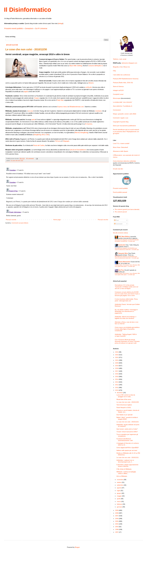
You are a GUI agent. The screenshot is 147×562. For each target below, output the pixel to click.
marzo (119, 501)
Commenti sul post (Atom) (20, 223)
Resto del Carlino (38, 145)
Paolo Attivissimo (124, 261)
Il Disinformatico (27, 9)
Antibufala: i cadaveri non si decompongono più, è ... (125, 461)
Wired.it (90, 83)
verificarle (88, 87)
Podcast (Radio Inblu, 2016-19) (123, 82)
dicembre (120, 392)
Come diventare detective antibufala (124, 161)
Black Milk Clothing (76, 65)
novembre (120, 479)
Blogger (77, 547)
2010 (117, 390)
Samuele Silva (123, 253)
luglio (119, 490)
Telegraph (66, 141)
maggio (119, 496)
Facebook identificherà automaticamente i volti (124, 439)
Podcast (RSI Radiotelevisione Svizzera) (125, 78)
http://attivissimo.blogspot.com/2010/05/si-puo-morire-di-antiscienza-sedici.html (126, 249)
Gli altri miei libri (118, 169)
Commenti (118, 224)
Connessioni (117, 110)
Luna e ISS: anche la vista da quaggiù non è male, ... (125, 395)
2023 (117, 355)
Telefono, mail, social (119, 59)
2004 (117, 524)
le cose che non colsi (17, 160)
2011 (117, 387)
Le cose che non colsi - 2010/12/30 (127, 402)
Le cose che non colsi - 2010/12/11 (127, 457)
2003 (117, 526)
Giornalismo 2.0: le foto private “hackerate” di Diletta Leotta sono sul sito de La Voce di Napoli (126, 286)
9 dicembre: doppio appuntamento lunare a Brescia (127, 465)
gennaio (119, 507)
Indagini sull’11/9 (118, 90)
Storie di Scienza (118, 86)
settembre (120, 485)
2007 (117, 516)
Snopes (36, 98)
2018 (117, 368)
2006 (117, 518)
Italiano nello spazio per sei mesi (126, 450)
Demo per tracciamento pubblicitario (124, 125)
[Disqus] (57, 192)
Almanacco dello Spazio (120, 151)
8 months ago (131, 241)
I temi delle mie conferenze (121, 75)
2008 (117, 513)
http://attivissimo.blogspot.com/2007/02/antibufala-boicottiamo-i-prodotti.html (127, 240)
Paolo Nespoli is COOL (123, 407)
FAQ (114, 71)
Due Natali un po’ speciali (124, 414)
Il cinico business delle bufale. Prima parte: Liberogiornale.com (126, 300)
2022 (117, 357)
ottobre (119, 482)
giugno (119, 493)
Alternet (77, 132)
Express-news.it (62, 106)
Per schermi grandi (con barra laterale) (127, 209)
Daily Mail (60, 100)
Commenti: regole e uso (120, 118)
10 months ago (135, 249)
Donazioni (29, 28)
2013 (117, 382)
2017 (117, 371)
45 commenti (30, 158)
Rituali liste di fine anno (123, 399)
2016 (117, 374)
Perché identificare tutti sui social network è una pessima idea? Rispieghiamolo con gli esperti (126, 131)
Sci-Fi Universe (41, 28)
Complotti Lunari (118, 94)
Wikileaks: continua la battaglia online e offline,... (126, 472)
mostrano (98, 111)
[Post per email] (36, 158)
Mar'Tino (121, 270)
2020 (117, 363)
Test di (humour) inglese (124, 405)
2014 (117, 379)
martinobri (121, 245)
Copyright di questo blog (120, 122)
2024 (117, 352)
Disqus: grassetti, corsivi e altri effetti (124, 114)
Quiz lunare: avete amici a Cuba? (127, 429)
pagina (26, 91)
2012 (117, 384)
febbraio (119, 504)
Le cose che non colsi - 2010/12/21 (127, 422)
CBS (47, 134)
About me (127, 67)
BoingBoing (84, 132)
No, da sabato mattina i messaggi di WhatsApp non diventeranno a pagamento (126, 311)
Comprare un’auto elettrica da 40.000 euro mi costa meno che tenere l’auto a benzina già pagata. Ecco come (127, 293)
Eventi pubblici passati (120, 192)
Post (117, 220)
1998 (117, 529)
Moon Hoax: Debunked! (120, 147)
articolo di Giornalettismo (78, 150)
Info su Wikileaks (121, 476)
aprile (119, 498)
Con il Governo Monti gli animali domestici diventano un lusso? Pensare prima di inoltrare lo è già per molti (127, 341)
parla (33, 119)
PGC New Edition (124, 236)
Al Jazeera (88, 124)
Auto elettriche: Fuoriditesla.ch (122, 106)
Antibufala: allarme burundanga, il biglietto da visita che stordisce (125, 317)
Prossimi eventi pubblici (13, 28)
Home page (57, 219)
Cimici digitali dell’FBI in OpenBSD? (127, 447)
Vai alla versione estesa (120, 233)
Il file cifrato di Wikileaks (124, 469)
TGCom (57, 141)
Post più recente (11, 219)
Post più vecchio (103, 219)
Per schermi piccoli (121, 212)
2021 (117, 360)
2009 (117, 510)
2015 (117, 376)
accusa (30, 111)
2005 (117, 521)
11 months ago (131, 266)
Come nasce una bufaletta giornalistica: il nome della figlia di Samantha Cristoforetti (127, 329)
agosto (119, 488)
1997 (117, 532)
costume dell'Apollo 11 (95, 65)
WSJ (43, 134)
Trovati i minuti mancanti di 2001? (127, 431)
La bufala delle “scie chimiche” (122, 102)
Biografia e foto (118, 67)
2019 (117, 365)
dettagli (60, 23)
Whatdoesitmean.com (77, 106)
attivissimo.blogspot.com (129, 63)
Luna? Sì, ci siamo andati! (121, 143)
